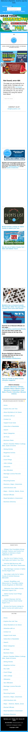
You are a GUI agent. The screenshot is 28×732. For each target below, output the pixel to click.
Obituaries (7, 466)
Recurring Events (9, 480)
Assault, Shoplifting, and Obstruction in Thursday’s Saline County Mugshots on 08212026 (12, 583)
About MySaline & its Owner (13, 412)
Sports (17, 388)
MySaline (14, 40)
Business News (9, 440)
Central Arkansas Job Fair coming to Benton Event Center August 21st (12, 601)
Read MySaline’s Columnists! (13, 498)
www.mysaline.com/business (11, 358)
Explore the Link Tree (10, 409)
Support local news (10, 423)
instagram (14, 725)
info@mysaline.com (19, 6)
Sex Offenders (8, 470)
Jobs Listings (8, 463)
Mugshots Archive (9, 452)
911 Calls (7, 456)
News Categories (9, 433)
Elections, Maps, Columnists (13, 484)
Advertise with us (9, 416)
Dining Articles (8, 449)
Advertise (16, 392)
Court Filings (8, 459)
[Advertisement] (14, 131)
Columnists (16, 390)
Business (14, 386)
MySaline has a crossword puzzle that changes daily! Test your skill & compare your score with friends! (13, 306)
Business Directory (10, 502)
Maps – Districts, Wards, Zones (14, 491)
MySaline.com (7, 6)
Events (7, 386)
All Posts (6, 437)
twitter (19, 725)
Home (5, 405)
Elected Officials (9, 495)
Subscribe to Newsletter (11, 426)
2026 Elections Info (10, 487)
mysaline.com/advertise (12, 167)
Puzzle (9, 392)
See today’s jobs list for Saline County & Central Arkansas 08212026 (13, 576)
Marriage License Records (12, 473)
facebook (8, 725)
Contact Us (7, 419)
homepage (18, 87)
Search (6, 430)
